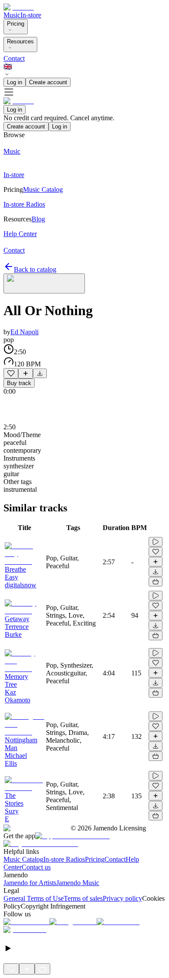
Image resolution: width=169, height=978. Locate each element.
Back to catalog (35, 269)
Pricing (15, 23)
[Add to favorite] (10, 373)
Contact (14, 58)
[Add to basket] (155, 581)
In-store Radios (64, 859)
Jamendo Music (77, 882)
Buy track (19, 383)
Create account (48, 82)
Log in (14, 82)
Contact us (36, 867)
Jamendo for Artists (29, 882)
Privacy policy (122, 898)
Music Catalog (23, 859)
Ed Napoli (24, 332)
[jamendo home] (18, 7)
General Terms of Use (33, 898)
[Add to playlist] (25, 373)
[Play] (44, 283)
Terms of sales (83, 898)
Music (11, 15)
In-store (30, 15)
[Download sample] (40, 373)
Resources (20, 41)
